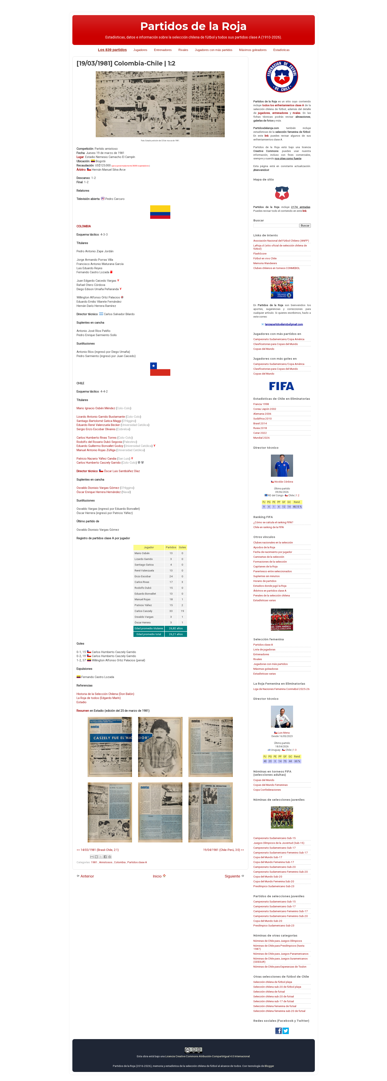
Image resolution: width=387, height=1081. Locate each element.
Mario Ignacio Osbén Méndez (96, 408)
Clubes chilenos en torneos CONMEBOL (276, 268)
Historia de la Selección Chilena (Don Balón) (105, 694)
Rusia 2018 (260, 428)
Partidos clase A (137, 862)
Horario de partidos (264, 581)
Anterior (87, 876)
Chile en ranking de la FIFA (268, 527)
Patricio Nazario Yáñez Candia (96, 458)
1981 (94, 862)
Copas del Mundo (263, 348)
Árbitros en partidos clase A (269, 590)
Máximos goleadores (253, 50)
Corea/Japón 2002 (264, 408)
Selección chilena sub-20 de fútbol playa (277, 986)
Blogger (269, 1066)
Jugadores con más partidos (213, 50)
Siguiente (233, 876)
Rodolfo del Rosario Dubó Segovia (99, 442)
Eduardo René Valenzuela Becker (98, 425)
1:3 (294, 750)
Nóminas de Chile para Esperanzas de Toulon (279, 966)
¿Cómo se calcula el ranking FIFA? (273, 522)
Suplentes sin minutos (266, 576)
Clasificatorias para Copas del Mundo (275, 344)
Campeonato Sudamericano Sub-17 (274, 847)
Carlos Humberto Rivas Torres (97, 437)
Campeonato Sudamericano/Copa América (278, 339)
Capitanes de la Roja (265, 566)
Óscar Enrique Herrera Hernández (99, 492)
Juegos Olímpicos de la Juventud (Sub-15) (278, 842)
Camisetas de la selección (268, 556)
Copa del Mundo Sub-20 (267, 876)
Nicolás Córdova (284, 481)
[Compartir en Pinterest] (110, 857)
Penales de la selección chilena (271, 595)
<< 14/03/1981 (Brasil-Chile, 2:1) (98, 850)
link (267, 135)
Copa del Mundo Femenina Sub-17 (273, 862)
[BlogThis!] (96, 857)
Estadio (81, 702)
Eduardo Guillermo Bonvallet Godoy (100, 446)
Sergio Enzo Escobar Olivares (96, 429)
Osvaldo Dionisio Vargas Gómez (98, 488)
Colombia (120, 862)
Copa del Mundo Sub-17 (267, 857)
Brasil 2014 (260, 423)
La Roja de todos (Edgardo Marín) (99, 698)
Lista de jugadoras (264, 649)
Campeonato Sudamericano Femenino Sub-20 (280, 871)
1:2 (297, 495)
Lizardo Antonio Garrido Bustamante (101, 416)
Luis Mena (284, 732)
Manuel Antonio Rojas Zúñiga (96, 450)
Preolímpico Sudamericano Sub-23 (273, 886)
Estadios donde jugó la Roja (269, 585)
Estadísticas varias (264, 600)
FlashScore (259, 253)
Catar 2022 (260, 432)
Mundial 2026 (261, 437)
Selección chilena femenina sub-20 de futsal (279, 1010)
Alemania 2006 (262, 413)
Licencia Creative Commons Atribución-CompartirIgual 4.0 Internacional (207, 1056)
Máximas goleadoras (265, 668)
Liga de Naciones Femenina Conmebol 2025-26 (281, 689)
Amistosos (106, 862)
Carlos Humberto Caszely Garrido (99, 462)
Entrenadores (163, 50)
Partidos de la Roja (193, 26)
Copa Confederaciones (267, 789)
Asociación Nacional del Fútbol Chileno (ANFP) (281, 240)
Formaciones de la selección (270, 561)
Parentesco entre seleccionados (272, 571)
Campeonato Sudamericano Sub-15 (274, 838)
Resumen (83, 710)
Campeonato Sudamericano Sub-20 (274, 866)
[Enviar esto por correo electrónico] (92, 857)
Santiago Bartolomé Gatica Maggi (99, 421)
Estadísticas (281, 50)
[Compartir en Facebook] (105, 857)
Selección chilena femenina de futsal (274, 1006)
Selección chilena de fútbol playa (272, 981)
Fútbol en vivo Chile (265, 258)
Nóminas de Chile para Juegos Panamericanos (280, 953)
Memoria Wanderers (265, 263)
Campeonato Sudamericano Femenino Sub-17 (280, 852)
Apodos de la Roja (264, 547)
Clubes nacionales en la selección (273, 542)
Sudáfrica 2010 (262, 418)
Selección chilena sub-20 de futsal (273, 996)
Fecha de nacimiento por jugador (272, 551)
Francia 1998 (261, 404)
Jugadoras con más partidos (270, 664)
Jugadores (140, 50)
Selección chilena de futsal (269, 991)
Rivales (183, 50)
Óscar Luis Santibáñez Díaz (122, 471)
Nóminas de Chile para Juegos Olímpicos (277, 940)
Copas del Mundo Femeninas (270, 784)
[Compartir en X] (101, 857)
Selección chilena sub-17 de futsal (273, 1001)
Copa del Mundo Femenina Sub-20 (273, 881)
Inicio (158, 876)
